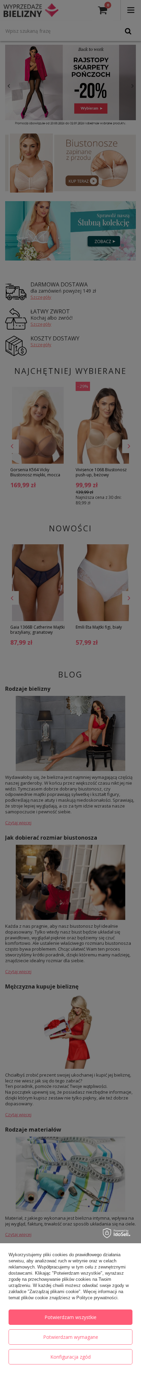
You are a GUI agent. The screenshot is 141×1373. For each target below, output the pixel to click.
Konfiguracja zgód (70, 1357)
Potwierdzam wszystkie (70, 1317)
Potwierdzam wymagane (70, 1337)
